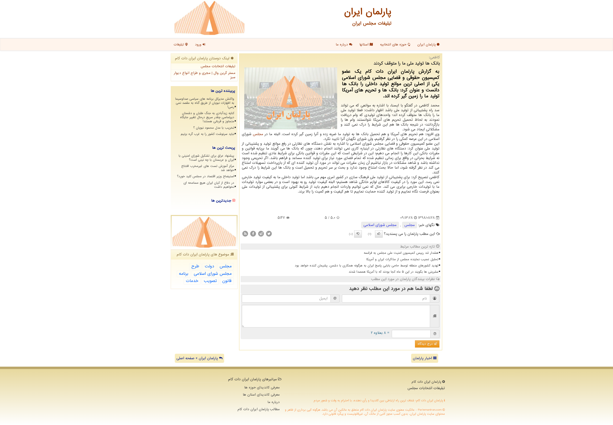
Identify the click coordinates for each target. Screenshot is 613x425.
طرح (195, 266)
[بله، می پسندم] (379, 233)
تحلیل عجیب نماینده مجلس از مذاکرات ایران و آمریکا (402, 259)
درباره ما (342, 44)
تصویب (210, 281)
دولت (209, 266)
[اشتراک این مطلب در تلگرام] (261, 234)
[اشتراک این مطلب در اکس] (269, 234)
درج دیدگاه (426, 344)
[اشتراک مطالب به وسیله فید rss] (245, 234)
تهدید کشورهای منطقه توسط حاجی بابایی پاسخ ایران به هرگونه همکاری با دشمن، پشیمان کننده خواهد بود (366, 265)
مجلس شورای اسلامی (380, 225)
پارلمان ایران (427, 44)
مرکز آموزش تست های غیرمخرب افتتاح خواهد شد (207, 168)
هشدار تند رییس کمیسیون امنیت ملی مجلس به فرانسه (401, 253)
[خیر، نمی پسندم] (358, 233)
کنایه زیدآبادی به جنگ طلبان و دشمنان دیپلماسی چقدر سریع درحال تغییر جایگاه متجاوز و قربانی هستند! (207, 117)
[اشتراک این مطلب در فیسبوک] (253, 234)
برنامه (183, 273)
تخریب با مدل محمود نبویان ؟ (213, 128)
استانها (364, 44)
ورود (199, 44)
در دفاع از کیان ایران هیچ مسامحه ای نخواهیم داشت (208, 185)
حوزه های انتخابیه (394, 44)
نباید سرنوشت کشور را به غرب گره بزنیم (207, 134)
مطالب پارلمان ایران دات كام (259, 409)
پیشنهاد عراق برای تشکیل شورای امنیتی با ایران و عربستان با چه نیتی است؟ (206, 158)
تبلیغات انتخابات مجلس (218, 66)
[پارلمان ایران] (209, 18)
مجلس (258, 134)
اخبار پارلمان (423, 358)
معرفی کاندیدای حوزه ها (262, 387)
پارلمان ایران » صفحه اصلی (197, 358)
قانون (227, 281)
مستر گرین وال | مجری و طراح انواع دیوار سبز (204, 75)
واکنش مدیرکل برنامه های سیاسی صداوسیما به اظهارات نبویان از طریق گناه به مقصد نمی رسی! (204, 103)
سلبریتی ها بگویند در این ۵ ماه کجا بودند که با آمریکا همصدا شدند (393, 272)
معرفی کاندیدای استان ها (261, 394)
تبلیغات (179, 44)
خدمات (192, 281)
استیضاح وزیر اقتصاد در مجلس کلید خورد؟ (205, 176)
